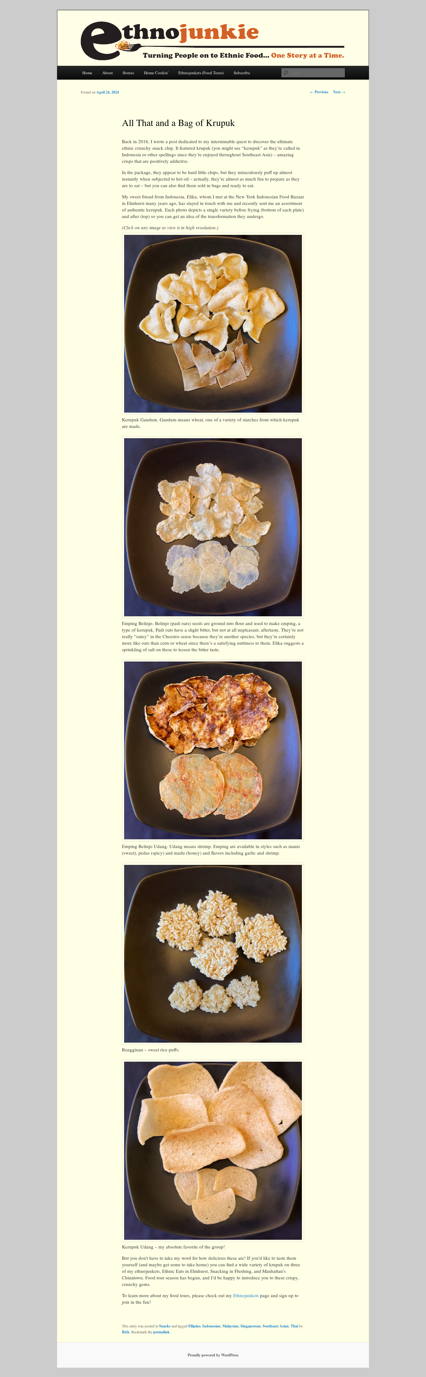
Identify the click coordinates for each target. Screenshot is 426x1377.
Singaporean (250, 1326)
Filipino (194, 1326)
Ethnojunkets (246, 1295)
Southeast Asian (276, 1326)
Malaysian (230, 1326)
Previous (319, 92)
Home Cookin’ (156, 72)
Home (87, 72)
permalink (161, 1332)
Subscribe (242, 72)
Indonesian (211, 1326)
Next (339, 92)
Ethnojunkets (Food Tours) (201, 72)
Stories (128, 72)
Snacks (165, 1326)
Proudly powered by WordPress (213, 1355)
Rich (125, 1332)
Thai (294, 1326)
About (107, 72)
